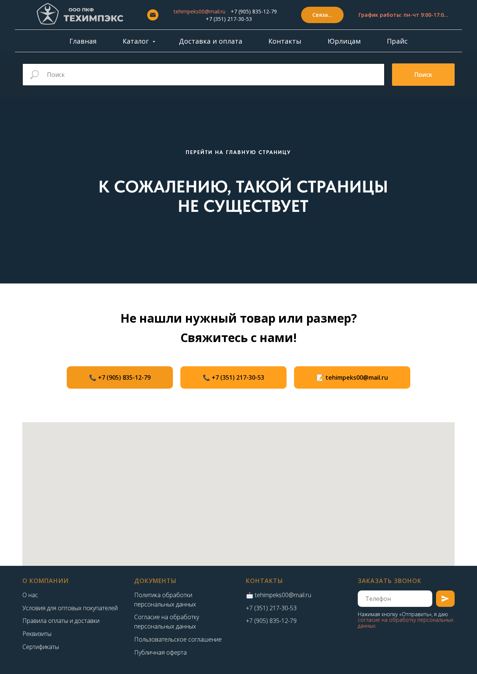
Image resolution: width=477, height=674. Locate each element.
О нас (30, 595)
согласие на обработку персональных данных (406, 622)
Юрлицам (344, 41)
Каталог (137, 41)
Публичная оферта (160, 652)
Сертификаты (40, 647)
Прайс (397, 41)
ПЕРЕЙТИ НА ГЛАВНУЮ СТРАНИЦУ (238, 152)
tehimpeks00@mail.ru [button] (199, 11)
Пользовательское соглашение (178, 639)
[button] (322, 15)
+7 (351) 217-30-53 (229, 18)
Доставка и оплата (210, 41)
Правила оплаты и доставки (60, 621)
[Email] (152, 15)
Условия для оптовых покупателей (70, 608)
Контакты (284, 41)
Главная (83, 41)
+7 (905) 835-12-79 (254, 11)
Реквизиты (36, 634)
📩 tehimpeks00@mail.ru (278, 595)
